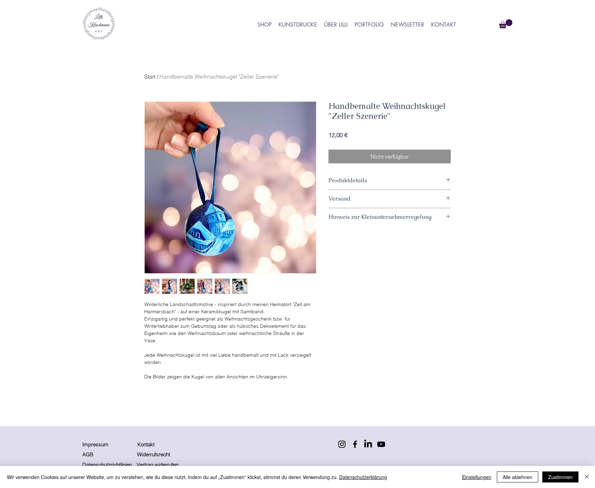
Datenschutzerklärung (363, 477)
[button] (505, 23)
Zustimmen (560, 477)
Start (149, 76)
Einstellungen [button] (476, 477)
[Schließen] (587, 476)
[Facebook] (355, 444)
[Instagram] (342, 444)
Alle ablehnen (517, 477)
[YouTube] (381, 444)
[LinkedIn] (368, 444)
